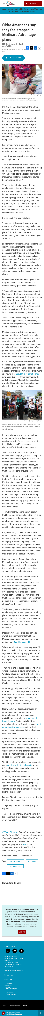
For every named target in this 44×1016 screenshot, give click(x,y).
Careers (7, 987)
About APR (8, 983)
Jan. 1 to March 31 (22, 642)
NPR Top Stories (15, 866)
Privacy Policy (9, 975)
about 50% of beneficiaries (27, 374)
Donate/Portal (34, 3)
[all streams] (41, 1013)
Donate (22, 932)
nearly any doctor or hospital (19, 765)
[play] (3, 1013)
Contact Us (8, 985)
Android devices (10, 995)
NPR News (32, 861)
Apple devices (9, 993)
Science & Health (16, 861)
